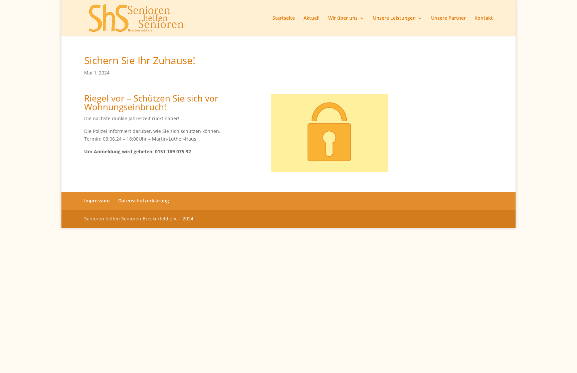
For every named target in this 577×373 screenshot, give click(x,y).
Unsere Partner (448, 18)
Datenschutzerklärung (143, 200)
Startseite (283, 18)
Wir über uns (343, 18)
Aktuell (312, 18)
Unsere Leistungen (394, 18)
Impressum (97, 200)
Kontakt (483, 18)
